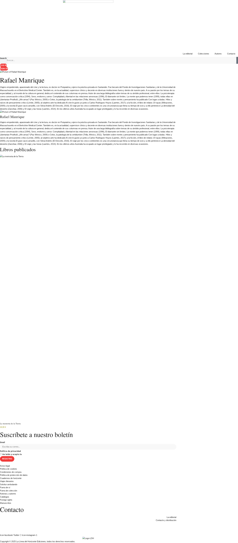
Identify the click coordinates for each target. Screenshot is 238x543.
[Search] (237, 60)
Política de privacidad (10, 451)
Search (3, 58)
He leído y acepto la (23, 454)
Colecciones (203, 53)
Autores (218, 53)
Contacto (231, 53)
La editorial (187, 53)
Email (2, 442)
